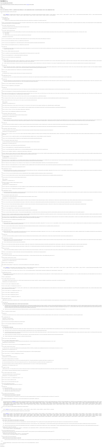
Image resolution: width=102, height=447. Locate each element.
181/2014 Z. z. (7, 267)
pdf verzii (28, 4)
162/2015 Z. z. (7, 409)
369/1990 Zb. (14, 401)
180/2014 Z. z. (7, 14)
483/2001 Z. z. (8, 413)
